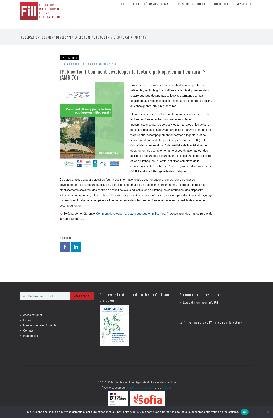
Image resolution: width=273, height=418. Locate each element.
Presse (27, 320)
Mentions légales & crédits (39, 325)
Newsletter (244, 4)
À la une (113, 63)
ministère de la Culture (140, 387)
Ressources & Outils (191, 4)
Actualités (221, 4)
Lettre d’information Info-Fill (200, 302)
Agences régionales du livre (151, 4)
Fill (122, 4)
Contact (28, 330)
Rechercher (82, 296)
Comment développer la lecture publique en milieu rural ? (132, 213)
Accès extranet (32, 315)
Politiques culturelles (95, 63)
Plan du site (30, 336)
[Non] (268, 412)
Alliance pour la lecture (226, 322)
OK (245, 411)
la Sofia (166, 387)
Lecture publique (71, 63)
